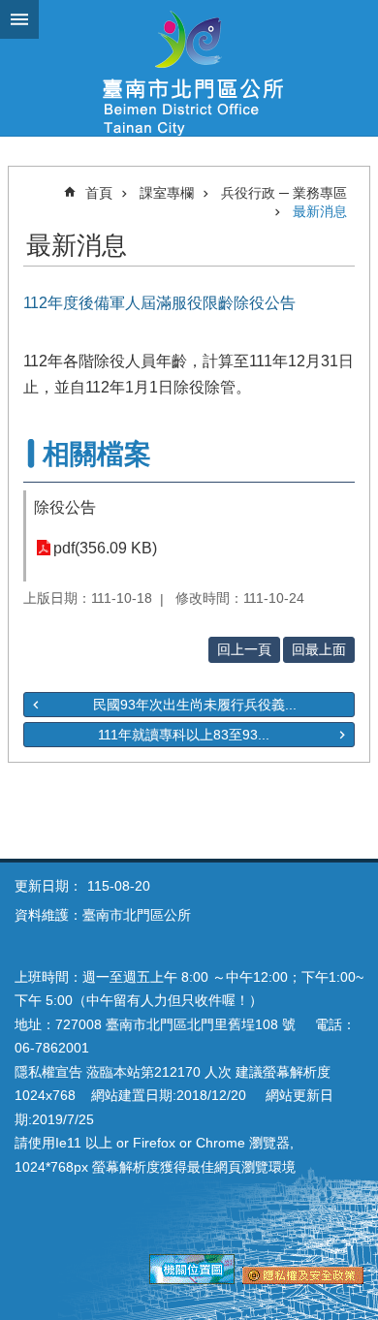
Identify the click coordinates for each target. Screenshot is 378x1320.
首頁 (98, 193)
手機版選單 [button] (19, 19)
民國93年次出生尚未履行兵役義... (195, 704)
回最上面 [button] (319, 649)
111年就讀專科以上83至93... (183, 734)
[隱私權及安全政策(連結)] (302, 1279)
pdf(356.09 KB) (105, 548)
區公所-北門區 (189, 68)
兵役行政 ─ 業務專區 (284, 193)
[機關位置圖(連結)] (192, 1279)
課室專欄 (167, 193)
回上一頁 (244, 649)
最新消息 (320, 211)
